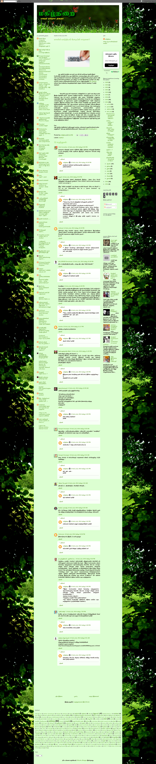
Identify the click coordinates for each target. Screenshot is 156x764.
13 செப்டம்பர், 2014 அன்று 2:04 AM (78, 483)
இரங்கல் (95, 715)
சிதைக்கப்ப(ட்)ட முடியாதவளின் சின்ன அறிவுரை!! (110, 116)
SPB (46, 747)
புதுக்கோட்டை (46, 737)
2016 (107, 97)
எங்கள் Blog (42, 38)
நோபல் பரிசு (109, 732)
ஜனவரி (109, 178)
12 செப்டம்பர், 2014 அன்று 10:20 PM (81, 162)
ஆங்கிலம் (116, 713)
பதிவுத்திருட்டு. (100, 733)
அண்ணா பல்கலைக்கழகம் (49, 713)
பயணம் (106, 733)
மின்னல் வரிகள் (43, 342)
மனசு (40, 175)
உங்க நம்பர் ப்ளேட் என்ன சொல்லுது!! (110, 129)
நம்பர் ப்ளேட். (118, 730)
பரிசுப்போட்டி (116, 733)
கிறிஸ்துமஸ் (51, 723)
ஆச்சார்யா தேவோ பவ (44, 299)
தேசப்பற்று (57, 730)
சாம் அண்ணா (97, 724)
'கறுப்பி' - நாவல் (43, 177)
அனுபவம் (96, 713)
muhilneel (42, 310)
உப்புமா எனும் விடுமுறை (114, 240)
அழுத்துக (111, 65)
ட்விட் (120, 726)
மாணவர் (98, 739)
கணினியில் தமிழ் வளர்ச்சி (70, 718)
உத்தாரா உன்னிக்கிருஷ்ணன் (54, 717)
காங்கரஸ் (61, 721)
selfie (42, 747)
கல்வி (105, 719)
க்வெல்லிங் (48, 718)
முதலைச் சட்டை (43, 114)
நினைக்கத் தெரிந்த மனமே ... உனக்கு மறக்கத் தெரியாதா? (44, 281)
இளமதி (107, 715)
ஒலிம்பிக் (42, 718)
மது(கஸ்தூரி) (68, 739)
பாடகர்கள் (50, 735)
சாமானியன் (104, 724)
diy (90, 746)
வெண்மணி (106, 744)
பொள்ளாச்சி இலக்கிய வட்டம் (41, 739)
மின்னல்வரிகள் (51, 740)
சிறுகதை (43, 726)
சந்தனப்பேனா (64, 724)
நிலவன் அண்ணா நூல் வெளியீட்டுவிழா (74, 732)
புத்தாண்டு (117, 735)
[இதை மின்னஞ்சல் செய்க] (80, 135)
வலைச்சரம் (42, 404)
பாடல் (61, 735)
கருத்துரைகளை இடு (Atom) (81, 702)
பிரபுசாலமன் (90, 735)
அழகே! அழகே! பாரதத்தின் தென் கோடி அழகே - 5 (44, 133)
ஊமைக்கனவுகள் (63, 388)
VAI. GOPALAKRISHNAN (44, 276)
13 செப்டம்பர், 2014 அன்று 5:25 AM (77, 507)
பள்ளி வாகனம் (43, 735)
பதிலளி (60, 155)
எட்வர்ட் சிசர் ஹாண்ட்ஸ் (88, 717)
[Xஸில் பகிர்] (84, 135)
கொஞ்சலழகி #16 (43, 357)
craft (86, 746)
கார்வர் (114, 721)
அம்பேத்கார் (65, 713)
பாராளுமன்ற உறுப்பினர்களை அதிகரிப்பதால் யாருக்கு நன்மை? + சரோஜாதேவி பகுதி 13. (44, 43)
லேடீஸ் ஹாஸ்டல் (54, 742)
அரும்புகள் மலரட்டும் (44, 292)
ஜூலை (109, 166)
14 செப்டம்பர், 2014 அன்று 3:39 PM (81, 625)
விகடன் (108, 742)
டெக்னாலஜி (50, 728)
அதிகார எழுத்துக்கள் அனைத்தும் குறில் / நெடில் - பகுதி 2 (44, 214)
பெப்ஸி (102, 737)
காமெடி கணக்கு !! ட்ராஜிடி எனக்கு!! (109, 123)
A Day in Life (43, 412)
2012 (107, 184)
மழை (87, 739)
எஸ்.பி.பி (37, 718)
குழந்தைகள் (59, 723)
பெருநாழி (41, 372)
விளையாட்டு (46, 744)
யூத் (94, 740)
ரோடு (118, 740)
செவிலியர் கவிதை (87, 726)
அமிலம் (71, 713)
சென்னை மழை (96, 726)
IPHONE (37, 747)
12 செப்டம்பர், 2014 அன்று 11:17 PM (73, 326)
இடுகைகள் (108, 204)
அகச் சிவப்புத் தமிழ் (44, 145)
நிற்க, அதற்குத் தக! (44, 398)
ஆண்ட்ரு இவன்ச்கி (48, 715)
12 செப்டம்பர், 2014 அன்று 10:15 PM (74, 228)
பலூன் (36, 735)
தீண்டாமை (98, 728)
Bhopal (74, 746)
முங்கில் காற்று (59, 740)
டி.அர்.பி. (44, 728)
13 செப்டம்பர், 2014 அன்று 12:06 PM (75, 534)
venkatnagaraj (43, 82)
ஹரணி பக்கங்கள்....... (45, 218)
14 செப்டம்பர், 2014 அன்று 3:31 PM (81, 468)
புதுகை (52, 737)
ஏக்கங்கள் (41, 395)
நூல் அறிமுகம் (96, 732)
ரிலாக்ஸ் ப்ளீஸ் (42, 191)
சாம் (92, 724)
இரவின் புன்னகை (43, 377)
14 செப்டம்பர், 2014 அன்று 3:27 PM (81, 338)
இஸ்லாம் (119, 715)
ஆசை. (36, 715)
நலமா (44, 732)
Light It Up (42, 425)
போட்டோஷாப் (52, 739)
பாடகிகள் (56, 735)
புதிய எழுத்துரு (38, 737)
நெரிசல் (102, 732)
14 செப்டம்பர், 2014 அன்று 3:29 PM (81, 414)
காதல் (67, 721)
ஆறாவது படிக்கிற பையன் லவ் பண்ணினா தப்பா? (115, 294)
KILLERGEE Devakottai (65, 261)
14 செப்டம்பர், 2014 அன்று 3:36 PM (81, 586)
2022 (107, 87)
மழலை (82, 739)
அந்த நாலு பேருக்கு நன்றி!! (109, 153)
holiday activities (115, 746)
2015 (107, 99)
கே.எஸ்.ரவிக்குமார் (96, 723)
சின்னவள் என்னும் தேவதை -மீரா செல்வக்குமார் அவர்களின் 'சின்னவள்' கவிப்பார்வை (44, 366)
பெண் (73, 737)
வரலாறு (83, 742)
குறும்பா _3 (109, 149)
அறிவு (90, 713)
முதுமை (65, 740)
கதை (84, 719)
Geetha (60, 326)
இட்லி (73, 715)
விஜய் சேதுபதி (68, 744)
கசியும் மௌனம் (43, 183)
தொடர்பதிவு (63, 730)
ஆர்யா (60, 715)
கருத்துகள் (108, 207)
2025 (107, 82)
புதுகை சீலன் (42, 382)
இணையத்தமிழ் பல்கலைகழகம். (84, 715)
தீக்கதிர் (92, 728)
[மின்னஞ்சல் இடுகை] (77, 135)
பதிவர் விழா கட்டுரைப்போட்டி (72, 733)
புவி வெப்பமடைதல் (66, 737)
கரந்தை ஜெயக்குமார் (64, 638)
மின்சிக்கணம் (43, 740)
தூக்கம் (42, 730)
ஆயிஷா (55, 715)
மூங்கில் (71, 740)
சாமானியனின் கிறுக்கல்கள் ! (42, 328)
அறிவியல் (84, 713)
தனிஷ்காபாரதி (62, 728)
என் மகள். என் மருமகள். (105, 717)
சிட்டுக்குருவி (42, 230)
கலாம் (111, 719)
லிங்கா (43, 742)
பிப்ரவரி (109, 176)
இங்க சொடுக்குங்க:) (91, 129)
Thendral (41, 124)
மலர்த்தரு (41, 103)
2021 (107, 89)
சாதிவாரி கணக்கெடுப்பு (84, 724)
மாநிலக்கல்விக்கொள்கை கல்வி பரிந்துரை (110, 739)
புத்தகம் (111, 735)
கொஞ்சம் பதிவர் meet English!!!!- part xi (114, 276)
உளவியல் (79, 717)
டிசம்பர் (109, 104)
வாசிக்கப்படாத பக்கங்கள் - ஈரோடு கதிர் (43, 186)
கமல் (96, 718)
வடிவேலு (67, 742)
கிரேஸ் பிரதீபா (44, 723)
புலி (60, 737)
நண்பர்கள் (104, 730)
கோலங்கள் (56, 724)
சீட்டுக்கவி (41, 207)
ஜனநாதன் (44, 746)
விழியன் (119, 742)
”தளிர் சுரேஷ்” (62, 611)
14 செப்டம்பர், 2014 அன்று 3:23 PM (81, 245)
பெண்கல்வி (88, 737)
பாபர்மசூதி (73, 735)
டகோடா (38, 728)
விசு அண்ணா (93, 81)
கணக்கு (61, 718)
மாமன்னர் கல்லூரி (43, 125)
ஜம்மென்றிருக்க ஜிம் (43, 252)
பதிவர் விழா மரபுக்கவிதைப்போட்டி (88, 733)
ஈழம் (38, 717)
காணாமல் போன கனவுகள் (43, 222)
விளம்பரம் (39, 744)
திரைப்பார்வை (78, 728)
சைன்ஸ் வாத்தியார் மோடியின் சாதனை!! (109, 145)
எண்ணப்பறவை (43, 361)
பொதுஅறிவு (115, 737)
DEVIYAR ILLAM (44, 162)
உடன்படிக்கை (44, 717)
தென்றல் (41, 387)
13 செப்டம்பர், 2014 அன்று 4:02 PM (85, 558)
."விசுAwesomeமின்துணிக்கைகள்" (44, 118)
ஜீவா (49, 746)
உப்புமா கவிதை (65, 717)
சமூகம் (70, 725)
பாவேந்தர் (80, 735)
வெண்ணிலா (99, 744)
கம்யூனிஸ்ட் (90, 719)
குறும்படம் (78, 723)
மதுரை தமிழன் (76, 739)
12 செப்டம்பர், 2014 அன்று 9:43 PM (77, 147)
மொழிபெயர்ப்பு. (83, 740)
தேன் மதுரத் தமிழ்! (44, 153)
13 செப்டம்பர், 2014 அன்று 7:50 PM (76, 611)
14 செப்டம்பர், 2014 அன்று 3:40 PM (81, 655)
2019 (107, 94)
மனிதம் (92, 739)
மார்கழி (36, 740)
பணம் (43, 733)
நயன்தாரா (39, 732)
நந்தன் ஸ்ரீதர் (111, 730)
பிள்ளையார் (97, 735)
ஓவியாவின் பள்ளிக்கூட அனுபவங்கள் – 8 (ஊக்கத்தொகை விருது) (45, 305)
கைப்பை (104, 723)
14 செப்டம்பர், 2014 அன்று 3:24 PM (81, 273)
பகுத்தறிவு (37, 733)
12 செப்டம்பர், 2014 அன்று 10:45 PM (74, 286)
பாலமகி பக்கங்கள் (43, 180)
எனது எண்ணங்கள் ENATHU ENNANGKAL (44, 320)
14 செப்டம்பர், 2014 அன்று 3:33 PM (81, 546)
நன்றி (48, 732)
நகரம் (74, 730)
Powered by (107, 72)
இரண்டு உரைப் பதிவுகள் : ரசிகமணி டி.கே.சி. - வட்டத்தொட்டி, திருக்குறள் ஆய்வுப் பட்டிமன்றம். (44, 97)
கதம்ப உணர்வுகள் (43, 419)
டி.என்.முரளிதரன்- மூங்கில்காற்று (43, 198)
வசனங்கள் (61, 742)
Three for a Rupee (44, 120)
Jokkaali (61, 228)
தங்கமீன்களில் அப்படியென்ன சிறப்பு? (110, 159)
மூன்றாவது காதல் (43, 378)
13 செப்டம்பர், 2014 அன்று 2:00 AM (79, 428)
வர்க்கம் (78, 742)
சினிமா (49, 726)
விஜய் (52, 744)
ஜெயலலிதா (54, 746)
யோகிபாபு (99, 740)
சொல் (110, 726)
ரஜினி (104, 740)
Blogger (84, 760)
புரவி (56, 737)
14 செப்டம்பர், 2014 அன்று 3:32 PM (81, 521)
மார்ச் (108, 173)
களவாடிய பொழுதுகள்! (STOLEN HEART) (114, 327)
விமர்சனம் (113, 742)
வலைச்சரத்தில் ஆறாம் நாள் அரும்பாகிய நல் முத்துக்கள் (44, 408)
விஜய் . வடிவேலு (59, 744)
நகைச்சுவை (80, 730)
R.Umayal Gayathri (44, 262)
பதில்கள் (62, 159)
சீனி (54, 726)
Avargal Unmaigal (63, 428)
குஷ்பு (89, 723)
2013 (107, 181)
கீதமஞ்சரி (41, 138)
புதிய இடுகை (58, 696)
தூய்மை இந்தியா (49, 730)
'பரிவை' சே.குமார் (63, 483)
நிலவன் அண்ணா (58, 732)
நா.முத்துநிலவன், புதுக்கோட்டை (66, 558)
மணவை (41, 268)
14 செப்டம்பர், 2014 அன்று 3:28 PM (81, 372)
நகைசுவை (87, 730)
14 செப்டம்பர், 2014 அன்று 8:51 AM (80, 638)
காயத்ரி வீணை (94, 721)
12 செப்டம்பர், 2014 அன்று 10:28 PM (83, 261)
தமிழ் (55, 728)
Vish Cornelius (62, 147)
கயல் (100, 718)
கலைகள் (117, 718)
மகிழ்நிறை (65, 162)
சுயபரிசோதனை (72, 726)
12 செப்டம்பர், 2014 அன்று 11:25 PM (81, 351)
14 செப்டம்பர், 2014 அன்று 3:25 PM (81, 310)
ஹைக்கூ (69, 746)
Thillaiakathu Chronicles (43, 129)
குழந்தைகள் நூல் (70, 723)
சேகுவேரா (104, 726)
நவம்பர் (109, 106)
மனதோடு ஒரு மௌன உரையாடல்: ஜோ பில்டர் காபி (44, 165)
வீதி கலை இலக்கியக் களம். (80, 744)
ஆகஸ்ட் (109, 163)
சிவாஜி (115, 724)
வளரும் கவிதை (43, 92)
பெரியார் (107, 737)
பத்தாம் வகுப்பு (50, 733)
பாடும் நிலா (67, 735)
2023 (107, 85)
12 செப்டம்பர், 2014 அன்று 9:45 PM (72, 177)
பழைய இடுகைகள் (94, 696)
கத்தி (79, 718)
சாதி (75, 725)
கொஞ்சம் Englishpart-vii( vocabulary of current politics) (110, 340)
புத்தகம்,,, (41, 231)
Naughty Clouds (43, 172)
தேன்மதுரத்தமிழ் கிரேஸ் (64, 351)
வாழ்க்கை (103, 742)
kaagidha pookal (44, 235)
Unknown (61, 534)
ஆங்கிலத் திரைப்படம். (107, 713)
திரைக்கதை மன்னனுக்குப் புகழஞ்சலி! (42, 148)
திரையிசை (86, 728)
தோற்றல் (69, 730)
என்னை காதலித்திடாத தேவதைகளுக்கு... (44, 355)
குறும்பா (84, 723)
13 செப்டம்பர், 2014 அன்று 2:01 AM (79, 455)
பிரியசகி (41, 256)
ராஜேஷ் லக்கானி (111, 740)
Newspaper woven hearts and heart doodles (44, 313)
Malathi (41, 393)
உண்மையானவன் (43, 302)
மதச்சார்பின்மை (60, 739)
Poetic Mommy (43, 170)
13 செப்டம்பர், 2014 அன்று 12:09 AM (78, 388)
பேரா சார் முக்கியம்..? (44, 343)
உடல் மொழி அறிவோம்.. (44, 52)
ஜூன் (108, 168)
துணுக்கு (114, 728)
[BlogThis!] (82, 135)
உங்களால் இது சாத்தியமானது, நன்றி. (110, 139)
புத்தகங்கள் (104, 735)
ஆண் (41, 715)
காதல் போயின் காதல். (78, 721)
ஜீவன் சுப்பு (41, 286)
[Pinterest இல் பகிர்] (87, 135)
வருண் (60, 177)
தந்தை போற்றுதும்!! (110, 133)
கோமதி (50, 724)
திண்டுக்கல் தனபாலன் (45, 210)
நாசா (52, 732)
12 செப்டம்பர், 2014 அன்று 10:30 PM (81, 199)
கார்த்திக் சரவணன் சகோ (105, 721)
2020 (107, 92)
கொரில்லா (110, 723)
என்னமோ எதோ (115, 717)
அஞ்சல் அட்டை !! (43, 373)
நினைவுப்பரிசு (88, 732)
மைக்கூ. (76, 740)
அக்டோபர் (109, 109)
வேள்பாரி (113, 744)
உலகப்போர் (72, 717)
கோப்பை (45, 724)
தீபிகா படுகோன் (106, 728)
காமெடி (87, 721)
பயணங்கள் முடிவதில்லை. (114, 256)
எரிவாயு (96, 717)
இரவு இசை (101, 715)
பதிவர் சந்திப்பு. (59, 733)
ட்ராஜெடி (115, 726)
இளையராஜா (113, 715)
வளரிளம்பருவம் (95, 742)
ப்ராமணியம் (116, 732)
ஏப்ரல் (108, 171)
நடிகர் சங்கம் (97, 730)
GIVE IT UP (106, 746)
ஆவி (64, 715)
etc (101, 746)
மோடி (89, 740)
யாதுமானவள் (42, 294)
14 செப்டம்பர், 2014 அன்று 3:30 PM (81, 442)
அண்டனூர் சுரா (38, 713)
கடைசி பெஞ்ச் (42, 201)
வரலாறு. (89, 742)
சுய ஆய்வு (65, 726)
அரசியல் (61, 137)
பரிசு (111, 733)
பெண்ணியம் (95, 737)
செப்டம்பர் (109, 111)
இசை (68, 715)
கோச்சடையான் (38, 724)
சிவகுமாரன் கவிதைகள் (42, 205)
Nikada (79, 760)
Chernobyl (80, 746)
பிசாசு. (85, 735)
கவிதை (52, 721)
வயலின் (72, 742)
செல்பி (79, 726)
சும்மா (58, 726)
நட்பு (92, 730)
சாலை (110, 724)
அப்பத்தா (58, 713)
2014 (107, 102)
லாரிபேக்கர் (37, 742)
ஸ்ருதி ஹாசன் (62, 746)
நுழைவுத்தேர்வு (42, 383)
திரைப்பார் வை (70, 728)
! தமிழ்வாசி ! (42, 241)
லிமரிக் (47, 742)
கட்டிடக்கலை (55, 718)
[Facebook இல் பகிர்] (85, 135)
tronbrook (42, 335)
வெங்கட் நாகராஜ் (62, 507)
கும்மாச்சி (41, 297)
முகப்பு (75, 696)
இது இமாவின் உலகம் (44, 251)
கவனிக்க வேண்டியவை (40, 721)
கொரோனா (116, 723)
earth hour (95, 746)
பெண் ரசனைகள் (80, 737)
